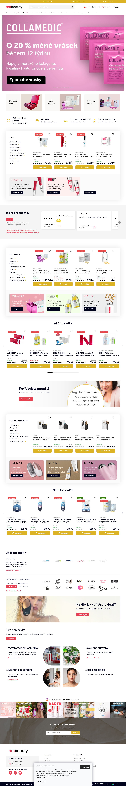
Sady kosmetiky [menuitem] (14, 161)
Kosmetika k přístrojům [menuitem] (16, 441)
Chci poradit (12, 680)
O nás (46, 758)
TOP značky (11, 586)
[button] (8, 53)
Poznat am (11, 638)
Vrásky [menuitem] (11, 258)
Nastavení (41, 782)
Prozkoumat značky (12, 591)
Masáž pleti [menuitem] (13, 430)
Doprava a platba (79, 761)
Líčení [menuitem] (11, 163)
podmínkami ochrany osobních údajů (70, 736)
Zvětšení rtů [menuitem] (13, 439)
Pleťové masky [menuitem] (14, 147)
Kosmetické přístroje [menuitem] (16, 155)
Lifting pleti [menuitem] (13, 428)
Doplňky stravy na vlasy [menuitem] (16, 280)
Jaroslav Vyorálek (85, 226)
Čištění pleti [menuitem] (13, 425)
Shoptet (117, 784)
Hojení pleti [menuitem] (13, 433)
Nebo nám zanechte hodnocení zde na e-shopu (22, 232)
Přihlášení (97, 7)
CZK (87, 7)
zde (44, 777)
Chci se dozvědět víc (15, 658)
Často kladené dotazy (80, 758)
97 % (9, 219)
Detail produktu (17, 192)
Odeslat (75, 732)
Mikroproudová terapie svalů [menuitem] (18, 436)
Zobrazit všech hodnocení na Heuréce (20, 230)
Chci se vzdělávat (93, 658)
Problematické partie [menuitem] (16, 275)
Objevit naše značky (12, 570)
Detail (65, 284)
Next (119, 222)
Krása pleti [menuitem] (12, 261)
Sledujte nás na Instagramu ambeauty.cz (64, 699)
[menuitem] (8, 12)
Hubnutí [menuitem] (12, 272)
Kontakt (47, 761)
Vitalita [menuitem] (11, 264)
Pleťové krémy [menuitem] (14, 142)
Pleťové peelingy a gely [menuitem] (16, 153)
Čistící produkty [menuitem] (14, 150)
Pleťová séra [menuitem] (13, 144)
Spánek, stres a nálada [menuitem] (16, 277)
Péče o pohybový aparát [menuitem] (17, 266)
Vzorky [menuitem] (11, 158)
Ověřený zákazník (50, 224)
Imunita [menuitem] (11, 269)
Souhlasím (85, 767)
